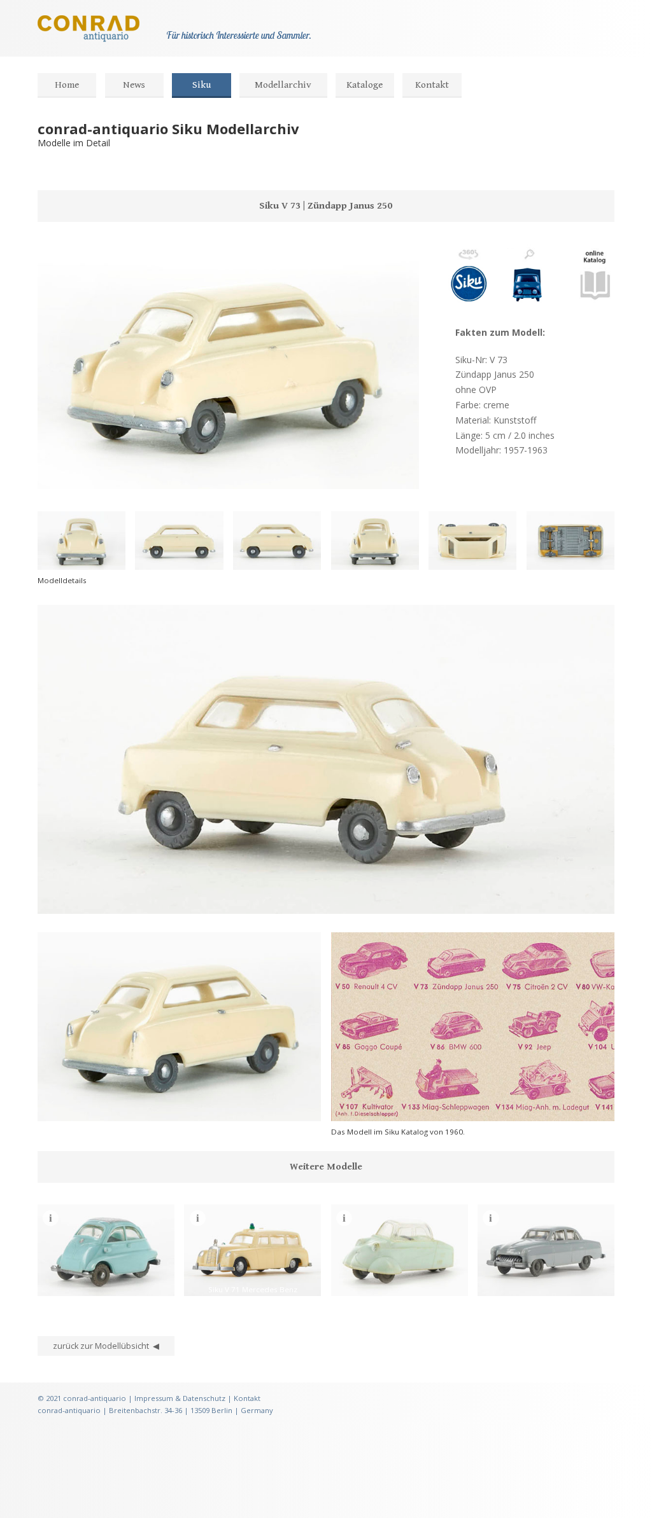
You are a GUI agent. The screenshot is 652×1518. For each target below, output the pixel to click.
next (95, 898)
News (134, 84)
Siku (201, 84)
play (74, 898)
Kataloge (364, 84)
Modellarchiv (283, 84)
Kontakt (432, 84)
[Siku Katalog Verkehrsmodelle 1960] (595, 306)
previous (54, 898)
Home (67, 84)
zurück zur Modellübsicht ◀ (106, 1346)
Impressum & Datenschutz (179, 1398)
